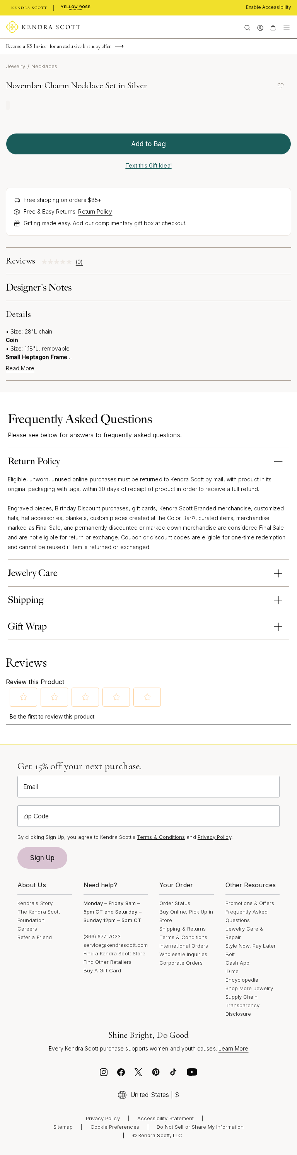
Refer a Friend (34, 937)
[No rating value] (58, 262)
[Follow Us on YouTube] (192, 1074)
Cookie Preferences (114, 1127)
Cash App (237, 963)
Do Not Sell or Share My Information (200, 1127)
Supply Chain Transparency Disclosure (242, 1005)
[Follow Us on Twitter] (138, 1074)
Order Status (174, 903)
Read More (20, 368)
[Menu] (286, 27)
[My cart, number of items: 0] (272, 27)
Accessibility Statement (165, 1118)
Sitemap (63, 1127)
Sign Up (42, 858)
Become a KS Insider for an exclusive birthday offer (58, 46)
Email (30, 787)
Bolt (230, 954)
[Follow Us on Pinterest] (156, 1074)
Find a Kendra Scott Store (115, 953)
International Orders (183, 946)
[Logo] (43, 27)
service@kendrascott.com (116, 945)
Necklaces (44, 66)
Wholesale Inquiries (183, 954)
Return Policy (95, 211)
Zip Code (36, 816)
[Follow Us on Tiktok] (173, 1074)
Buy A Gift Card (102, 970)
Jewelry (16, 66)
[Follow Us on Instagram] (104, 1074)
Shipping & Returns (182, 929)
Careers (27, 929)
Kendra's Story (35, 903)
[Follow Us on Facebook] (121, 1074)
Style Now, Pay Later (250, 946)
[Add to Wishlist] (280, 85)
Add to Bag (148, 144)
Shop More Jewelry (249, 988)
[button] (23, 697)
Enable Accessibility (268, 7)
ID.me (232, 971)
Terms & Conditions (183, 937)
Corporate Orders (181, 963)
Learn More (233, 1048)
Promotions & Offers (249, 903)
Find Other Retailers (107, 962)
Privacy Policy (214, 837)
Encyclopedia (242, 980)
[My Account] (260, 27)
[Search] (247, 27)
